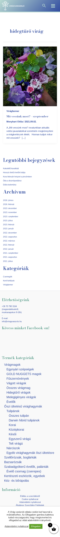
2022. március (9, 241)
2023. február (8, 225)
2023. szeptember (10, 216)
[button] (44, 6)
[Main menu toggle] (53, 6)
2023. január (8, 229)
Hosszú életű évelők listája (14, 172)
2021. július (8, 261)
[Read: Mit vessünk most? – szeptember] (30, 76)
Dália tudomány (9, 185)
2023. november (10, 212)
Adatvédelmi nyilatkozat (30, 502)
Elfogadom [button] (36, 526)
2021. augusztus (10, 257)
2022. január (8, 249)
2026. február (8, 204)
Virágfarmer (12, 111)
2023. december (10, 208)
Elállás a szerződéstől (30, 496)
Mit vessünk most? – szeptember (27, 116)
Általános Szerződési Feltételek (30, 505)
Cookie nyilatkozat (30, 499)
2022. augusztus (10, 237)
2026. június (8, 200)
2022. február (8, 245)
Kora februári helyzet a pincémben (17, 177)
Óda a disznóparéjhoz (12, 181)
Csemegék (7, 277)
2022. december (10, 233)
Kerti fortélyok (8, 281)
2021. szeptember (10, 253)
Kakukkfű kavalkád (11, 168)
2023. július (8, 220)
